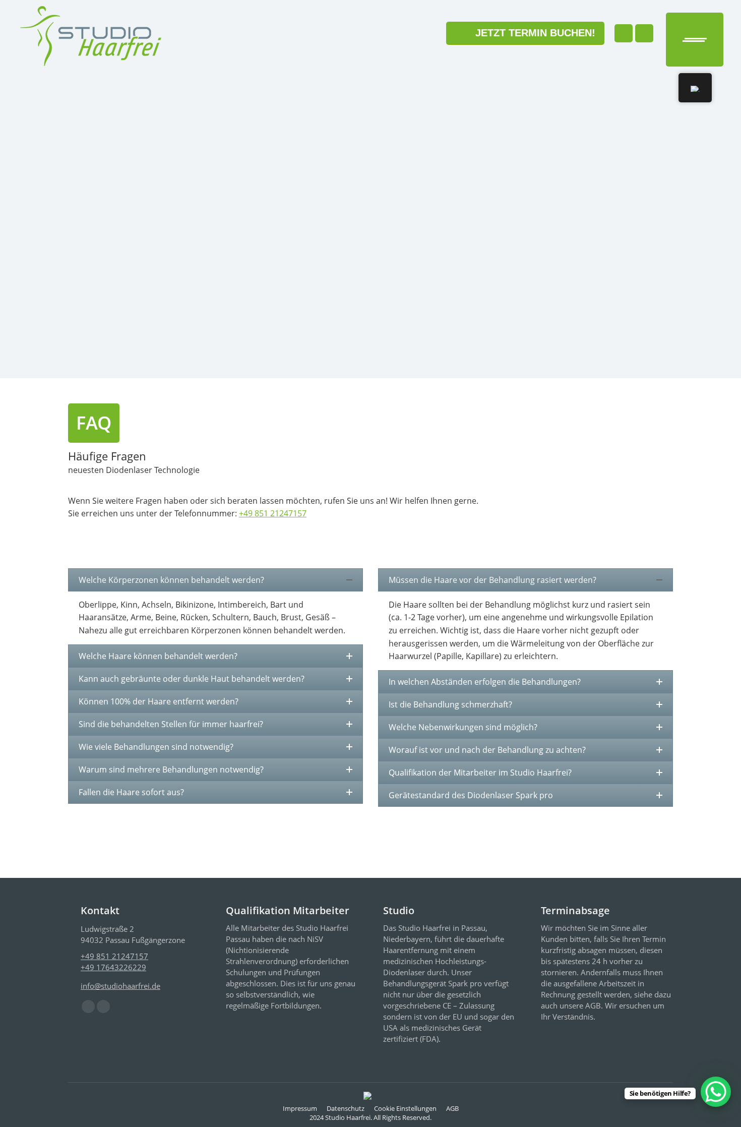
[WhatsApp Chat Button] (716, 1092)
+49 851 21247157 (272, 513)
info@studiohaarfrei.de (120, 986)
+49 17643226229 (113, 967)
